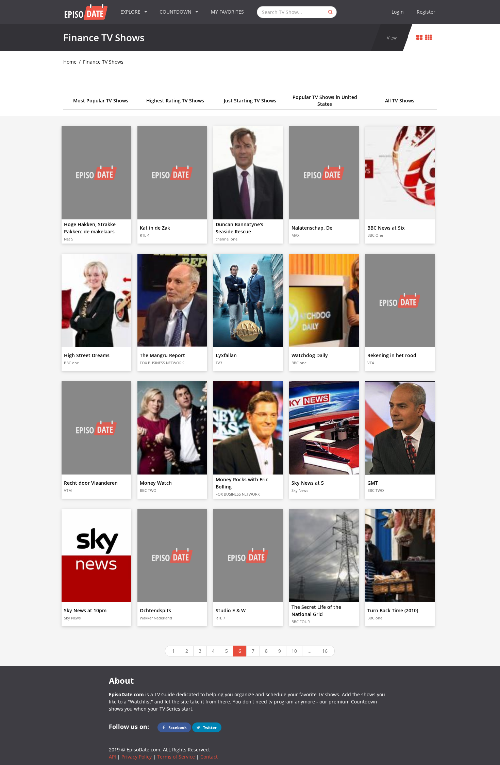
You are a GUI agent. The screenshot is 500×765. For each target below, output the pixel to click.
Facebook (177, 727)
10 (294, 651)
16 (325, 651)
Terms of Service (176, 756)
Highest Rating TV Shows (175, 100)
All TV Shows (399, 100)
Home (70, 62)
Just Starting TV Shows (250, 100)
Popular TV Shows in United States (325, 100)
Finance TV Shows (103, 62)
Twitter (209, 727)
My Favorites (227, 12)
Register (426, 12)
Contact (209, 756)
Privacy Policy (136, 756)
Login (397, 12)
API (112, 756)
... (309, 651)
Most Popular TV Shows (100, 100)
